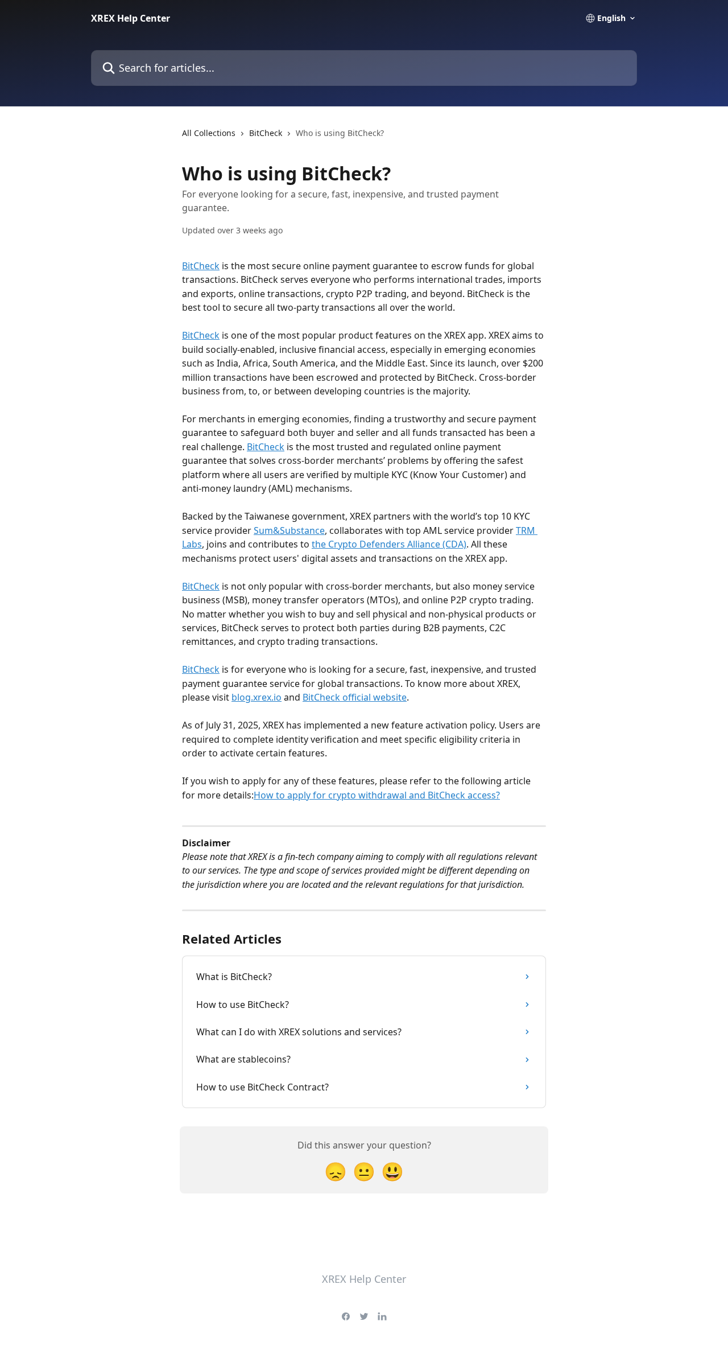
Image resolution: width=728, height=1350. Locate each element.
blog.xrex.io (256, 697)
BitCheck (265, 132)
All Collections (208, 132)
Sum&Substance (289, 530)
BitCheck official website (355, 697)
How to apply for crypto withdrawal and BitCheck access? (377, 795)
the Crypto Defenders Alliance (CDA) (389, 544)
